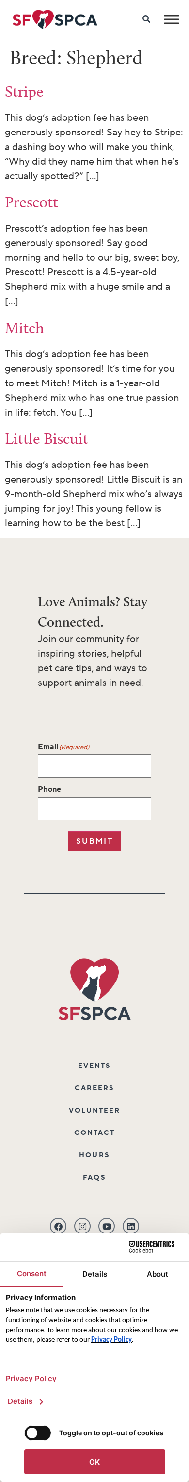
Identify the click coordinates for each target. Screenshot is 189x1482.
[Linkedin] (131, 1226)
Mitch (24, 327)
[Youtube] (106, 1226)
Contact (94, 1133)
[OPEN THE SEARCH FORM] (147, 19)
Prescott (31, 202)
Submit (94, 841)
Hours (94, 1155)
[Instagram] (82, 1226)
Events (94, 1066)
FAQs (94, 1177)
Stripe (24, 91)
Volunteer (95, 1110)
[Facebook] (58, 1226)
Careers (95, 1088)
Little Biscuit (46, 438)
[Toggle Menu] (171, 19)
